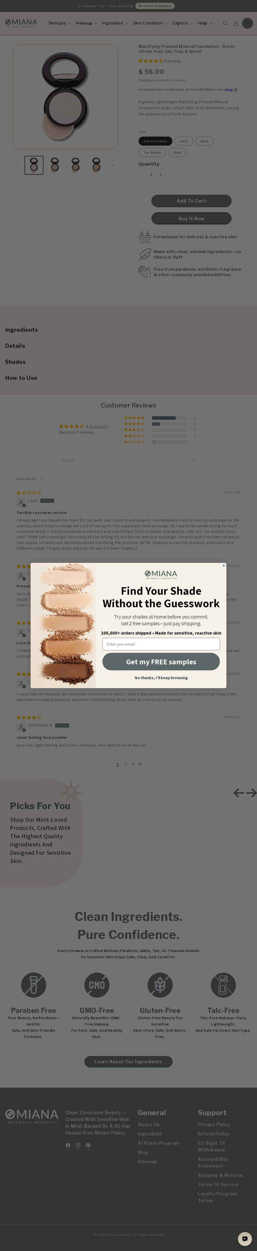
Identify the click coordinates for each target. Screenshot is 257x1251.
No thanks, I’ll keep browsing (161, 677)
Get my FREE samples (161, 662)
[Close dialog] (223, 565)
